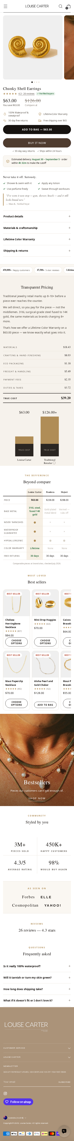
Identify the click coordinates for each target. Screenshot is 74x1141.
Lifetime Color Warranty (19, 239)
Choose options (16, 642)
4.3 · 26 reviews (26, 93)
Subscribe (64, 1082)
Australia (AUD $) (16, 1118)
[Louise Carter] (37, 6)
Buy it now (37, 143)
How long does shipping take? (23, 989)
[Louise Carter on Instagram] (5, 1094)
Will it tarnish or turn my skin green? (27, 977)
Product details (13, 216)
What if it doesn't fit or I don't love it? (28, 1000)
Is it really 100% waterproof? (22, 966)
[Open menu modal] (5, 6)
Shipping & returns (15, 250)
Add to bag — (37, 129)
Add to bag (45, 704)
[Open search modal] (60, 6)
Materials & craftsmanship (20, 228)
